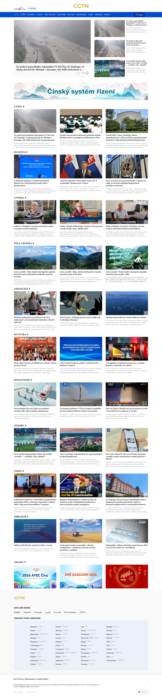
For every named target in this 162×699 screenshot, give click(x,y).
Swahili (112, 638)
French (61, 627)
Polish (86, 649)
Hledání (140, 15)
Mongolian (88, 634)
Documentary (70, 612)
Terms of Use (31, 692)
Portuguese (89, 653)
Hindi (60, 645)
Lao (84, 627)
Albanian (36, 627)
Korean (61, 664)
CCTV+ (82, 612)
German (62, 630)
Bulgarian (38, 642)
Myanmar (89, 638)
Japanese (62, 660)
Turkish (111, 649)
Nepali (86, 642)
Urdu (110, 657)
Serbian (112, 627)
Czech (35, 653)
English (17, 612)
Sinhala (111, 630)
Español (27, 612)
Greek (61, 634)
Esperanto (38, 660)
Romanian (88, 660)
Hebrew (61, 642)
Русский (57, 612)
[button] (87, 73)
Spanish (112, 634)
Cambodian (36, 645)
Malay (88, 630)
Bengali (35, 638)
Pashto (86, 657)
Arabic (35, 630)
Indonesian (66, 653)
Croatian (37, 649)
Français (38, 612)
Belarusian (38, 634)
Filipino (36, 664)
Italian (61, 657)
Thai (110, 645)
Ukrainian (114, 653)
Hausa (61, 638)
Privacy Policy (18, 692)
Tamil (110, 642)
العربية (47, 612)
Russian (87, 664)
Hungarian (63, 649)
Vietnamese (115, 660)
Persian (87, 645)
